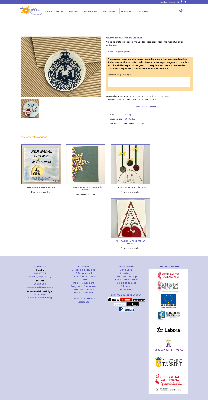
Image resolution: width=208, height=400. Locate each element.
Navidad (152, 96)
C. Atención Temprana (84, 276)
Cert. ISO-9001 (126, 289)
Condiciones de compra (126, 276)
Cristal (134, 99)
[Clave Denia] (139, 301)
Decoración (123, 96)
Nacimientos (142, 96)
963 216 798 (40, 283)
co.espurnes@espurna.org (40, 287)
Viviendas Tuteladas (83, 289)
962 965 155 (40, 273)
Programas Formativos (83, 286)
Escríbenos (83, 301)
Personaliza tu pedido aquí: (119, 74)
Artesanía (121, 99)
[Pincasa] (114, 301)
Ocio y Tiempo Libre (83, 283)
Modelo (110, 51)
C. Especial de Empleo (83, 270)
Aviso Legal (126, 273)
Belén (128, 99)
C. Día (84, 279)
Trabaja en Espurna (167, 2)
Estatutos (126, 286)
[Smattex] (120, 305)
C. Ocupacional (83, 273)
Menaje (133, 96)
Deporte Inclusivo (83, 292)
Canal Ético (126, 270)
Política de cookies (126, 283)
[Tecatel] (126, 301)
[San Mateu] (133, 305)
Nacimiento (144, 99)
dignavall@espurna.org (40, 297)
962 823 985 (40, 294)
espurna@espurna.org (40, 276)
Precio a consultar (41, 192)
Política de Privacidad (126, 279)
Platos (160, 96)
